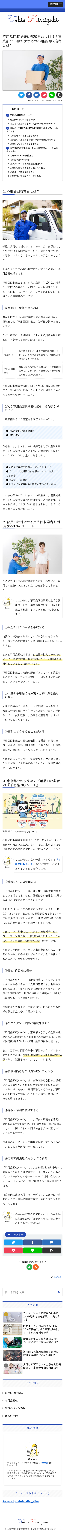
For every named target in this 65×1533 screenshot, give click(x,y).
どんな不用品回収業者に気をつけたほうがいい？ (32, 123)
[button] (59, 1292)
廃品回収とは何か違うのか (22, 119)
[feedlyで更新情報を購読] (29, 1267)
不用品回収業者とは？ (21, 115)
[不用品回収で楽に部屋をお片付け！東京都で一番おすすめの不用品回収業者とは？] (36, 95)
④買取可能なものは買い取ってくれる (27, 167)
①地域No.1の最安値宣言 (21, 155)
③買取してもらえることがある (24, 143)
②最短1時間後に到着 (20, 159)
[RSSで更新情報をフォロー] (36, 1267)
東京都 (45, 1462)
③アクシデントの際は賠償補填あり (26, 163)
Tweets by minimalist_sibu (21, 1501)
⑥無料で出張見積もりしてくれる (25, 175)
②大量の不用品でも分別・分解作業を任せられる (32, 139)
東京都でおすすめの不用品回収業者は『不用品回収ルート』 (32, 149)
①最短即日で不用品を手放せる (24, 135)
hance (33, 1459)
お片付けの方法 (14, 1393)
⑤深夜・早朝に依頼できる (22, 171)
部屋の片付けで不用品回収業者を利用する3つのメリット (32, 129)
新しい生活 (11, 1416)
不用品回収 (11, 1400)
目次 (13, 109)
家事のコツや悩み (15, 1408)
